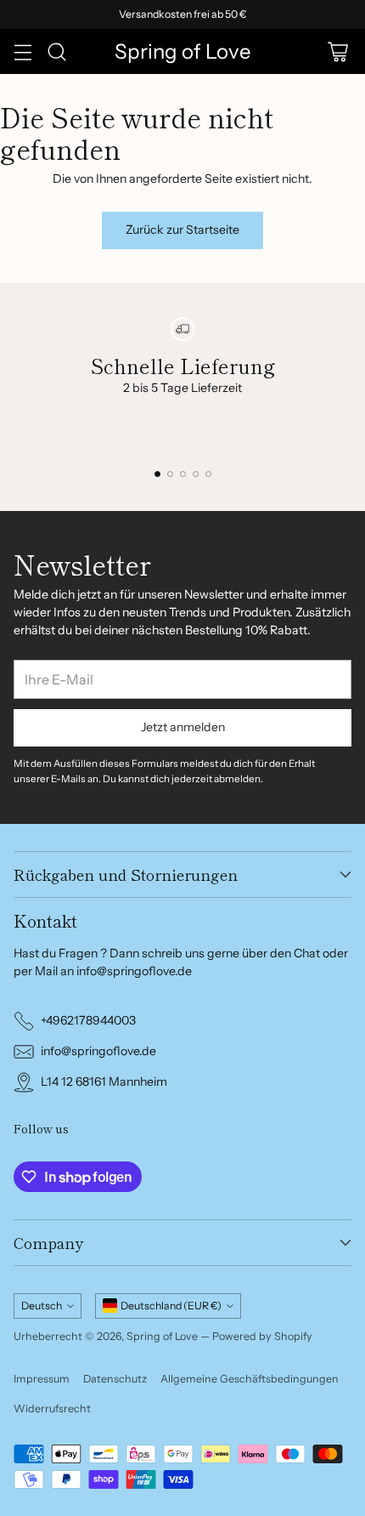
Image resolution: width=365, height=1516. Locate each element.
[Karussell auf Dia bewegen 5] (208, 474)
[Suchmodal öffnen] (56, 51)
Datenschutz (115, 1378)
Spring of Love (162, 1336)
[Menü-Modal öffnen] (22, 51)
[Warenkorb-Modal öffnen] (337, 51)
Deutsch (41, 1305)
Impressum (42, 1378)
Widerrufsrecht (52, 1408)
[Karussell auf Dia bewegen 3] (183, 474)
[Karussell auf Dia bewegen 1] (157, 474)
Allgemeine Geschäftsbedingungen (249, 1378)
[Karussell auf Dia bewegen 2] (170, 474)
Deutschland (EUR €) (171, 1305)
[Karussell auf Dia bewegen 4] (196, 474)
